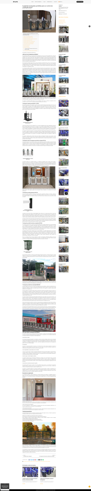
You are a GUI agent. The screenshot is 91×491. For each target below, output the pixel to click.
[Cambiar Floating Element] (89, 486)
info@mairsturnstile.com (64, 10)
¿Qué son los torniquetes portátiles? (28, 36)
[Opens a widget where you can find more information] (4, 487)
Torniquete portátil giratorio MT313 (30, 192)
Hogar (32, 1)
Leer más (23, 483)
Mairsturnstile (53, 490)
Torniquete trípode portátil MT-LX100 (28, 37)
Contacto (55, 1)
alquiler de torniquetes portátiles (29, 461)
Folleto (44, 1)
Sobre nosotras (49, 1)
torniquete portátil (42, 461)
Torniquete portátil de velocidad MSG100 (29, 42)
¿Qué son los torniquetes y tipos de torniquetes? (31, 50)
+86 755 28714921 (62, 12)
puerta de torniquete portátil (36, 461)
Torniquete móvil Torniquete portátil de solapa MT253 (34, 140)
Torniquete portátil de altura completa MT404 (29, 41)
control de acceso (43, 55)
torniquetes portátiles (47, 461)
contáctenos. (42, 99)
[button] (38, 34)
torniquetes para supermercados (49, 195)
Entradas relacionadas (27, 47)
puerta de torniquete (38, 1)
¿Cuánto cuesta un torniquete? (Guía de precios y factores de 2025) (31, 49)
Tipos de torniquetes (29, 8)
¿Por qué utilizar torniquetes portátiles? (28, 43)
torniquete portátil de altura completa (28, 224)
